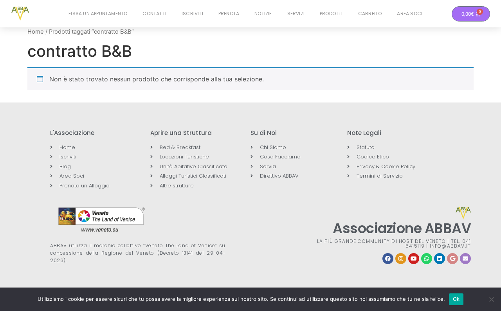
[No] (491, 299)
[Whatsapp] (426, 258)
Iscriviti (192, 13)
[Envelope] (465, 258)
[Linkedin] (439, 258)
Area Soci (409, 13)
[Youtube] (413, 258)
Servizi (296, 13)
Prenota (228, 13)
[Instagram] (400, 258)
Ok (456, 299)
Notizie (263, 13)
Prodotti (331, 13)
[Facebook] (387, 258)
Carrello (370, 13)
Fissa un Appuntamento (97, 13)
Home (35, 31)
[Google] (452, 258)
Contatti (154, 13)
